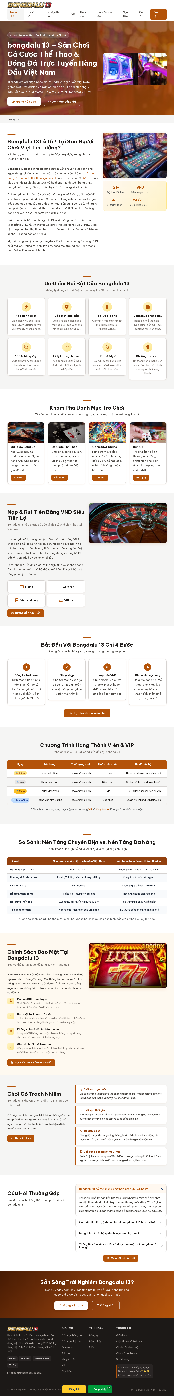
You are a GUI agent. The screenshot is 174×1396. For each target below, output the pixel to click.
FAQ (91, 1347)
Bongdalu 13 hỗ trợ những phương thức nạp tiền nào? (113, 1189)
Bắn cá (140, 14)
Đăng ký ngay (26, 101)
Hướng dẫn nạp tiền (27, 612)
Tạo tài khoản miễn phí (89, 713)
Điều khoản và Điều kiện (129, 1341)
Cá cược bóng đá (105, 14)
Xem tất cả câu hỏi (123, 1258)
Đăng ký (156, 14)
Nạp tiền (125, 14)
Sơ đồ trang (122, 1359)
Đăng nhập (107, 1305)
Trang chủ (13, 14)
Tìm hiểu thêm (22, 1138)
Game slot (83, 14)
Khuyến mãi (31, 14)
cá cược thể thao (31, 178)
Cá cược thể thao (53, 14)
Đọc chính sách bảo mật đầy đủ (32, 1062)
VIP (73, 14)
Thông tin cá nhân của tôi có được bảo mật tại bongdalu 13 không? (117, 1246)
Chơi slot (100, 477)
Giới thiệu (121, 1335)
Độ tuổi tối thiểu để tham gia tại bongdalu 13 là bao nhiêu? (117, 1222)
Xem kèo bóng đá (63, 101)
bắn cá (87, 178)
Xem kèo (18, 477)
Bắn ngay (141, 477)
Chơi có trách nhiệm (127, 1353)
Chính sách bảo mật (127, 1347)
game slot (49, 178)
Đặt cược (59, 477)
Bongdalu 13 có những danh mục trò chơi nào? (109, 1233)
